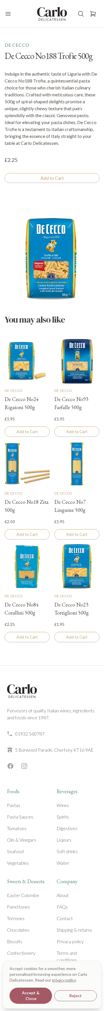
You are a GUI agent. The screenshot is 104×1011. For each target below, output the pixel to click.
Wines (63, 805)
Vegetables (18, 863)
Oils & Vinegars (21, 839)
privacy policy (64, 980)
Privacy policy (70, 941)
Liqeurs (64, 839)
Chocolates (18, 930)
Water (63, 863)
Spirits (63, 816)
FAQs (62, 906)
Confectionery (21, 953)
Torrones (16, 918)
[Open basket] (93, 14)
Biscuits (14, 941)
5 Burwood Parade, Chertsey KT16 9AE (54, 749)
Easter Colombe (23, 895)
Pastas (13, 805)
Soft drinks (67, 851)
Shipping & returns (74, 930)
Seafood (15, 851)
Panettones (18, 906)
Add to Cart (52, 178)
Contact (65, 918)
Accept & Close (31, 995)
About (63, 895)
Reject (75, 995)
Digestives (67, 828)
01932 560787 (29, 733)
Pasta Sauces (20, 816)
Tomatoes (17, 828)
